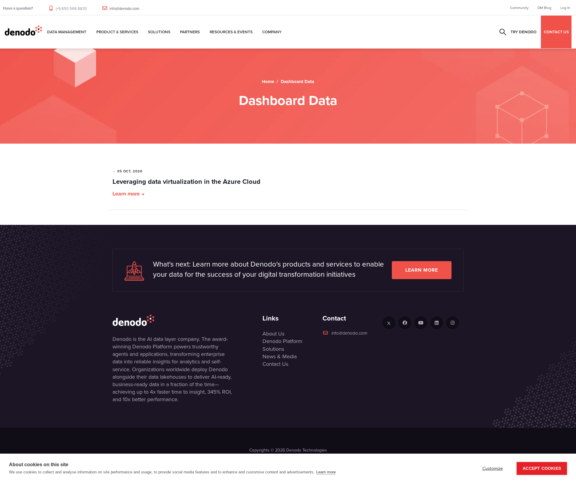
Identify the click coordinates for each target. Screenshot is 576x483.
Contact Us (275, 364)
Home (268, 81)
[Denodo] (23, 31)
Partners (190, 32)
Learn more (126, 194)
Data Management (66, 32)
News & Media (279, 356)
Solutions (159, 32)
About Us (273, 333)
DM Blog (544, 7)
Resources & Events (231, 32)
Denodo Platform (282, 341)
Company (272, 32)
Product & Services (117, 32)
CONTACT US (556, 32)
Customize (492, 468)
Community (519, 7)
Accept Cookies (542, 468)
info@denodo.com (125, 8)
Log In (565, 7)
